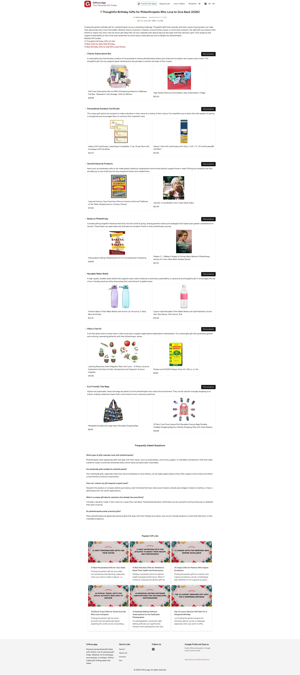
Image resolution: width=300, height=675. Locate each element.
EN (209, 4)
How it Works (179, 4)
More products (208, 54)
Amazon (122, 657)
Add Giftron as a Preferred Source (197, 660)
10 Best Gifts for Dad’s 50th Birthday (99, 44)
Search (122, 649)
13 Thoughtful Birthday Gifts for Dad (99, 41)
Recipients (192, 4)
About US (123, 653)
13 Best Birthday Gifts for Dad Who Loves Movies (104, 47)
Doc (120, 660)
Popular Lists (164, 4)
